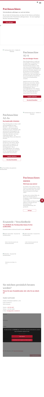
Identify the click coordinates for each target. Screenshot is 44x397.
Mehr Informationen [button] (22, 333)
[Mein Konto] (34, 3)
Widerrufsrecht (22, 388)
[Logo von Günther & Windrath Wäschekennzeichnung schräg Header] (13, 3)
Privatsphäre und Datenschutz (22, 384)
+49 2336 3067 (10, 307)
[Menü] (40, 2)
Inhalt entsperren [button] (22, 336)
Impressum (33, 395)
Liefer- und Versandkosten (22, 383)
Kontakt (39, 395)
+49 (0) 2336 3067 (24, 375)
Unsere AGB (22, 386)
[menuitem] (40, 2)
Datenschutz (25, 395)
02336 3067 (28, 229)
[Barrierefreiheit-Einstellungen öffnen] (42, 200)
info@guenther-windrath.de (13, 310)
